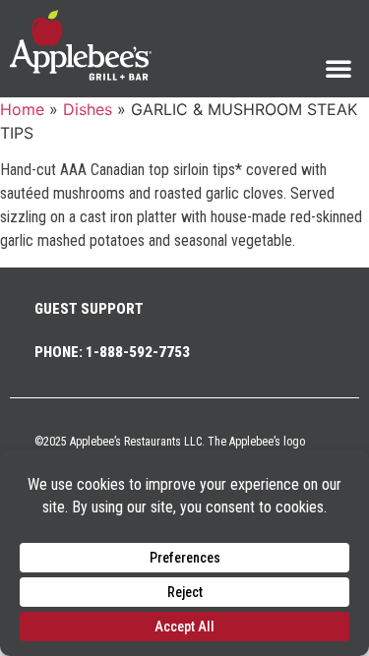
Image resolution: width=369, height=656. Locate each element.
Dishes (87, 109)
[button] (338, 68)
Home (22, 109)
